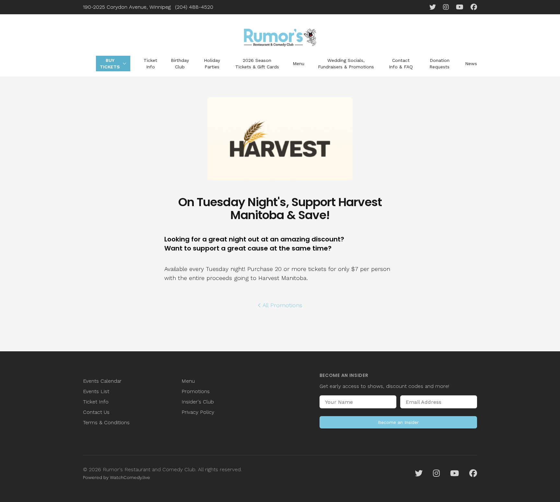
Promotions (195, 391)
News (471, 63)
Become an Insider (398, 422)
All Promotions (282, 305)
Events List (96, 391)
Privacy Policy (197, 412)
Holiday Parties (212, 63)
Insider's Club (197, 402)
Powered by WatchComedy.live (116, 477)
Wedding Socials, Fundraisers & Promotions (346, 63)
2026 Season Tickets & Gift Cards (257, 63)
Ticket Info (150, 63)
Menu (298, 63)
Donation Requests (439, 63)
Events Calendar (102, 381)
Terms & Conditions (106, 422)
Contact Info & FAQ (401, 63)
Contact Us (96, 412)
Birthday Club (180, 63)
